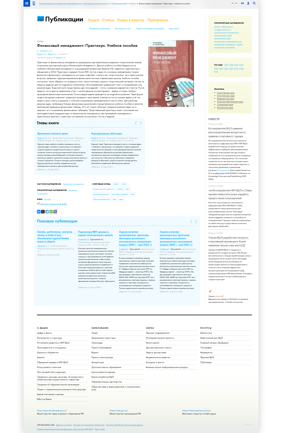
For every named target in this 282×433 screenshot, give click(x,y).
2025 (236, 65)
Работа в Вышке (44, 399)
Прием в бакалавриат (102, 347)
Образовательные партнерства (107, 381)
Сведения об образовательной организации (58, 384)
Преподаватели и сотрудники (51, 347)
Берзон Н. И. (42, 54)
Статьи (108, 20)
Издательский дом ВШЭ (211, 337)
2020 (231, 68)
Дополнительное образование (106, 367)
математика (219, 44)
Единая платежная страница (50, 394)
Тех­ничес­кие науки (225, 107)
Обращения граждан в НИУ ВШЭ (52, 362)
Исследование (223, 170)
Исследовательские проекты (160, 337)
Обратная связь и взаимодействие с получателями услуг (116, 388)
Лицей (95, 332)
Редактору (248, 424)
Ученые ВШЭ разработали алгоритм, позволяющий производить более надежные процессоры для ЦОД (228, 241)
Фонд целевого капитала (49, 367)
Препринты (157, 20)
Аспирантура (98, 362)
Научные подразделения (157, 332)
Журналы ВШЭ (207, 357)
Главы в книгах (130, 20)
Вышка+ (95, 352)
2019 (236, 68)
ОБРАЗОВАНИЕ (100, 328)
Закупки (41, 357)
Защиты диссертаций (156, 352)
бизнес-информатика (223, 26)
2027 (226, 65)
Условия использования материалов (88, 425)
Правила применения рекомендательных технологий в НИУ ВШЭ (65, 429)
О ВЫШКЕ (42, 328)
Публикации (64, 18)
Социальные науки (225, 104)
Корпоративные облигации (106, 133)
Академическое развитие (158, 357)
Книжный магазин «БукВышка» (214, 342)
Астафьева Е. (124, 249)
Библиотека (206, 332)
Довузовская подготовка (104, 337)
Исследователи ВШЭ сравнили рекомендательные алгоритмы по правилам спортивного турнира (227, 132)
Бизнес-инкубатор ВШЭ (103, 376)
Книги (93, 20)
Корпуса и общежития (47, 352)
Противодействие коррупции (51, 372)
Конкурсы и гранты (155, 362)
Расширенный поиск (123, 28)
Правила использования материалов (150, 28)
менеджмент (230, 44)
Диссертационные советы (158, 347)
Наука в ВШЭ (174, 28)
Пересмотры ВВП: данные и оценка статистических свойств (95, 233)
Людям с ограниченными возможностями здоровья (61, 389)
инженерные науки (222, 38)
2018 (241, 68)
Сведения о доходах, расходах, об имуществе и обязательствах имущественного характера (60, 378)
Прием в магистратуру (102, 357)
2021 (226, 68)
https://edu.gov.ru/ (119, 410)
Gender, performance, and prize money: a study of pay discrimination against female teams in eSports (54, 236)
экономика (230, 47)
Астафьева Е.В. (83, 239)
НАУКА (150, 328)
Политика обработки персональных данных (124, 425)
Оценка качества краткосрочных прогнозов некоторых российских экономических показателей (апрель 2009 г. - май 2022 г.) (135, 238)
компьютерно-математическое (228, 41)
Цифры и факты (44, 332)
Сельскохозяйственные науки (230, 101)
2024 (241, 65)
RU (233, 3)
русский (47, 199)
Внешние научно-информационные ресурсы (167, 367)
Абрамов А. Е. (53, 54)
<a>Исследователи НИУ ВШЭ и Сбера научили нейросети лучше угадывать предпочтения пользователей (230, 194)
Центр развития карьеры (103, 372)
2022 (221, 68)
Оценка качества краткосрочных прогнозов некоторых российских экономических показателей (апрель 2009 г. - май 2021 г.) (176, 238)
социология (219, 47)
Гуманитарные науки (225, 92)
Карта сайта (100, 429)
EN (236, 3)
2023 (216, 68)
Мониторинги (152, 342)
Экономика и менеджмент (73, 184)
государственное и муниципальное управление (226, 31)
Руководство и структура (49, 337)
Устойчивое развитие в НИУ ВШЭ (53, 342)
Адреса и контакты (64, 425)
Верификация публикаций (100, 28)
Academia (44, 51)
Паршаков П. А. (43, 246)
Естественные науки (226, 95)
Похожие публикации (57, 221)
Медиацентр (206, 352)
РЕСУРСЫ (206, 328)
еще (216, 71)
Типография (206, 347)
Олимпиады (97, 342)
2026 (231, 65)
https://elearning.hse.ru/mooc (196, 410)
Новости (213, 119)
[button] (86, 127)
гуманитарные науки (223, 35)
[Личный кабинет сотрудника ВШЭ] (248, 3)
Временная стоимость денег (52, 133)
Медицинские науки (225, 98)
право (239, 44)
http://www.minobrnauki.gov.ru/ (52, 410)
